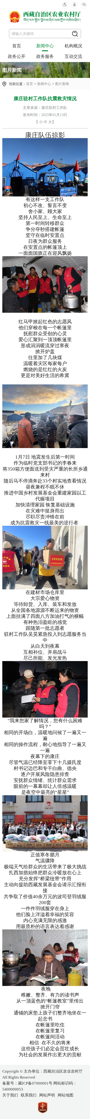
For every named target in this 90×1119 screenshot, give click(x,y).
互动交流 (73, 56)
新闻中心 (45, 45)
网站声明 (47, 1095)
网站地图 (65, 1095)
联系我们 (28, 1095)
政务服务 (45, 56)
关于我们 (10, 1095)
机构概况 (73, 45)
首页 (16, 45)
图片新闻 (62, 84)
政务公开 (16, 56)
